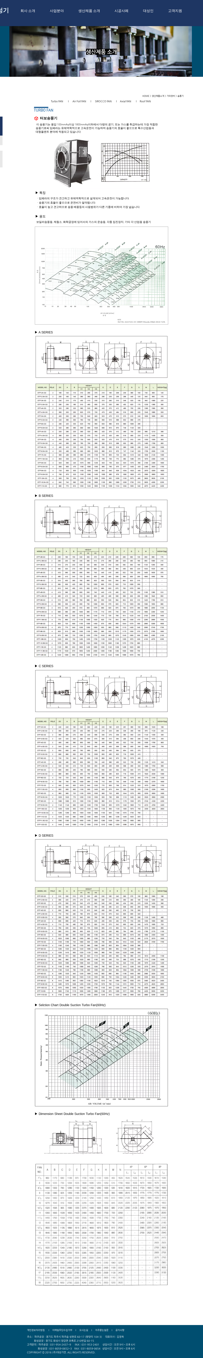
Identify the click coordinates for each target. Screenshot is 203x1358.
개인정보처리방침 (36, 1330)
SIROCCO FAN (103, 101)
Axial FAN (125, 101)
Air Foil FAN (79, 101)
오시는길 (83, 1330)
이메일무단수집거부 (62, 1330)
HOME (145, 96)
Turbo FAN (57, 101)
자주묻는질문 (101, 1330)
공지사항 (119, 1330)
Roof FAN (145, 101)
